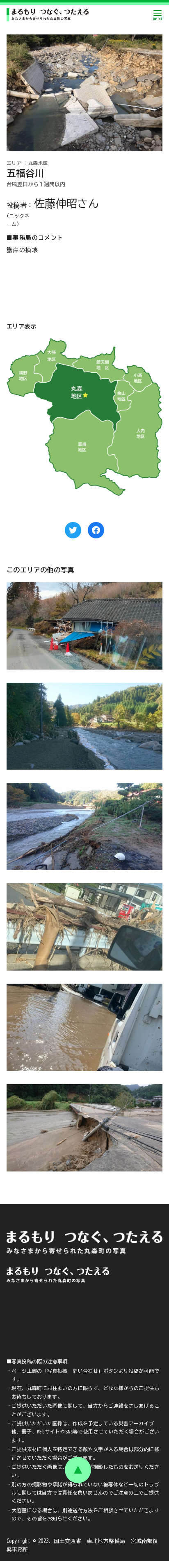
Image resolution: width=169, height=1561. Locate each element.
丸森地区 (38, 163)
